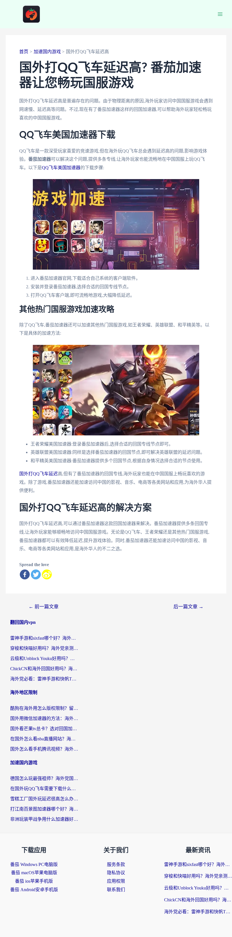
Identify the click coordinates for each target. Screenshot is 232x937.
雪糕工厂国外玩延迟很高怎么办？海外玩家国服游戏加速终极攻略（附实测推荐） (44, 798)
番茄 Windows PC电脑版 (34, 864)
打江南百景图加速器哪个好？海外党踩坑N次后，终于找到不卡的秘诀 (44, 809)
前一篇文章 (44, 606)
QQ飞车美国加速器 (61, 167)
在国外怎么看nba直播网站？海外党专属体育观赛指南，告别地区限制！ (44, 738)
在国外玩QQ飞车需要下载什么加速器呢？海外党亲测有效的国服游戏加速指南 (44, 788)
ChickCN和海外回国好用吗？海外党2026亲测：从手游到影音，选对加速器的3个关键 (44, 668)
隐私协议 (116, 872)
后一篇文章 (188, 606)
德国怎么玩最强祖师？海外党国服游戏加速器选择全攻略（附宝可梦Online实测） (44, 778)
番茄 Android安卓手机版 (34, 889)
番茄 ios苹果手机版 (34, 881)
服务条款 (116, 864)
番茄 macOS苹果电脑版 (34, 872)
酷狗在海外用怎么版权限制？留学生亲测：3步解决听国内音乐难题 (44, 708)
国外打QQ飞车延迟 (38, 473)
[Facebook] (25, 574)
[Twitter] (36, 574)
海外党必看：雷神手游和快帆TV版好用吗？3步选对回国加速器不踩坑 (44, 678)
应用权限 (116, 881)
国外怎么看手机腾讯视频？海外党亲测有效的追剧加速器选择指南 (44, 749)
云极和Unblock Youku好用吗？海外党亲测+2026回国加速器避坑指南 (44, 658)
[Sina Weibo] (47, 574)
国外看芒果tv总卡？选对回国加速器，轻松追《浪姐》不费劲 (44, 728)
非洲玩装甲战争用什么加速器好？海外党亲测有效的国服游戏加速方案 (44, 819)
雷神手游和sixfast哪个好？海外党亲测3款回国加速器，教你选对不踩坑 (44, 638)
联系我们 (116, 889)
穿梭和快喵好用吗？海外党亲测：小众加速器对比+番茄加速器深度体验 (44, 648)
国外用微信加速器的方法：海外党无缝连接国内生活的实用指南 (44, 718)
